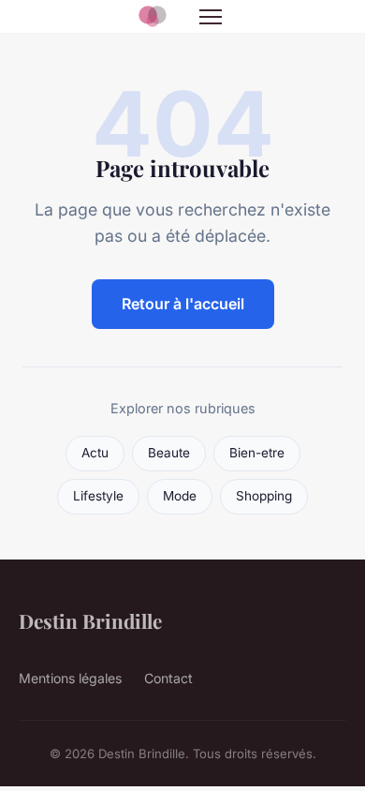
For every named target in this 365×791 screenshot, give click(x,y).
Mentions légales (70, 678)
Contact (168, 678)
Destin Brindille (90, 620)
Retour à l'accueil (183, 303)
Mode (180, 495)
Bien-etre (257, 452)
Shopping (264, 495)
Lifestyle (98, 495)
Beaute (169, 452)
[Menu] (210, 17)
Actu (95, 452)
